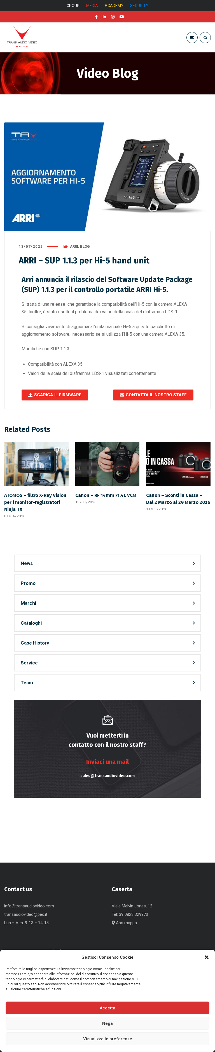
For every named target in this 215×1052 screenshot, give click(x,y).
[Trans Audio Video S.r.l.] (21, 37)
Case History (35, 643)
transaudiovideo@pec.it (25, 914)
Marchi (28, 603)
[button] (206, 957)
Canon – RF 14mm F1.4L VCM (105, 495)
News (27, 563)
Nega (107, 1023)
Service (29, 663)
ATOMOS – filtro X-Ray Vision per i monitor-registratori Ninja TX (35, 502)
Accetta (107, 1008)
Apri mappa (126, 922)
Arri (74, 246)
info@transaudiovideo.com (29, 906)
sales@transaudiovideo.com (107, 775)
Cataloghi (31, 623)
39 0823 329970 (133, 914)
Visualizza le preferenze (107, 1038)
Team (27, 682)
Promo (28, 583)
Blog (85, 246)
